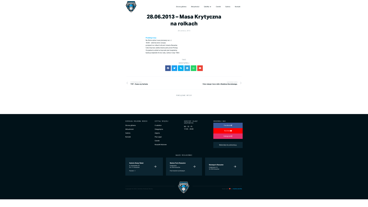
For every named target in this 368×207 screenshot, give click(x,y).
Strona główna (130, 125)
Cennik (157, 141)
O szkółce (158, 125)
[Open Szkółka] (210, 7)
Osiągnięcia (159, 129)
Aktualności (129, 129)
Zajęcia (157, 133)
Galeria (127, 133)
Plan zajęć (158, 137)
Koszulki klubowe (161, 144)
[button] (168, 68)
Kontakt (128, 137)
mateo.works (237, 189)
